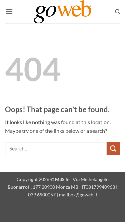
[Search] (117, 11)
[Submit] (113, 148)
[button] (9, 11)
